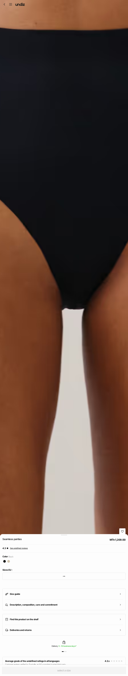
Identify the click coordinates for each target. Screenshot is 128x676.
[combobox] (64, 576)
